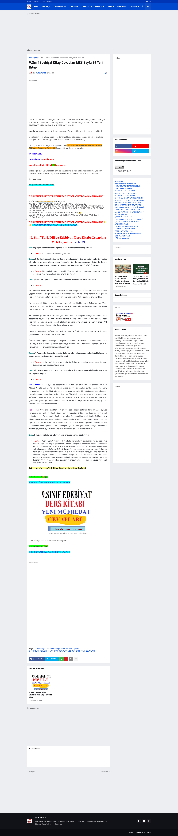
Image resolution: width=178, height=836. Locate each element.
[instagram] (123, 151)
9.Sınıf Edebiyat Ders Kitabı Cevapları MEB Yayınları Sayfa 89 (61, 58)
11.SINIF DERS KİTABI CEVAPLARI (128, 203)
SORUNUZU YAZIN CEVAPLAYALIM (128, 234)
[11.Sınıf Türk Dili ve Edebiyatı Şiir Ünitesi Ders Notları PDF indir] (141, 269)
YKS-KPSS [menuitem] (86, 7)
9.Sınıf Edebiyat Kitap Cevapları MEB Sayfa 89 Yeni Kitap (40, 695)
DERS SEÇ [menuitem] (45, 7)
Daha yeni (31, 771)
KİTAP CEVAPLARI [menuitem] (60, 7)
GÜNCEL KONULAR (122, 236)
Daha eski (104, 771)
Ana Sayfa (33, 58)
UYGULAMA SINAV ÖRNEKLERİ (127, 226)
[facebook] (147, 1)
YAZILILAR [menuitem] (74, 7)
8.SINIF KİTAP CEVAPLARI (125, 195)
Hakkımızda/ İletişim (143, 832)
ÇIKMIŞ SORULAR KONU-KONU (127, 222)
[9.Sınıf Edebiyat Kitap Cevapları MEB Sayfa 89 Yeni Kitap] (41, 681)
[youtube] (150, 1)
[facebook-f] (123, 146)
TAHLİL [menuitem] (109, 7)
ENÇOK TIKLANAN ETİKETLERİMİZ (128, 210)
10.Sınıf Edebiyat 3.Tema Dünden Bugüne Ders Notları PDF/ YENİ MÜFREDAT (123, 280)
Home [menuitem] (36, 7)
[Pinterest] (66, 659)
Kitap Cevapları (47, 2)
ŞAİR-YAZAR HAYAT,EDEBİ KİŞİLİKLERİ (129, 207)
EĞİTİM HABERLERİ (122, 238)
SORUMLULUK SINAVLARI (125, 229)
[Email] (71, 659)
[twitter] (140, 151)
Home (29, 2)
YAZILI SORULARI (121, 224)
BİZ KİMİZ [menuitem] (134, 7)
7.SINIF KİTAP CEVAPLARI (125, 193)
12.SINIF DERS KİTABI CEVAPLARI (128, 205)
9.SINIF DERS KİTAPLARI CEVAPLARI (129, 198)
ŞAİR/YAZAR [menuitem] (121, 7)
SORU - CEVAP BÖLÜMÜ (124, 231)
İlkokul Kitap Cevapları (123, 188)
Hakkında (36, 2)
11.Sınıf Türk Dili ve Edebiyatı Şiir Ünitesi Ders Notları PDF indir (141, 278)
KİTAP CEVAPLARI (88, 651)
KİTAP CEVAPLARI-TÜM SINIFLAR (127, 186)
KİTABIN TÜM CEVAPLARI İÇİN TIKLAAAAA (54, 225)
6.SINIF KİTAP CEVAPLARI (125, 191)
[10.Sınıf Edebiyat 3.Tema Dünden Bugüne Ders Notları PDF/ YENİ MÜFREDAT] (123, 269)
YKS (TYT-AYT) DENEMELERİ (125, 184)
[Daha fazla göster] (76, 659)
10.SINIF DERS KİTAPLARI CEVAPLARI (129, 200)
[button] (142, 6)
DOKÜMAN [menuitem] (99, 7)
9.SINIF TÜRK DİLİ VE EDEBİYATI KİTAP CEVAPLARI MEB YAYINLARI (54, 651)
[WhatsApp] (61, 659)
